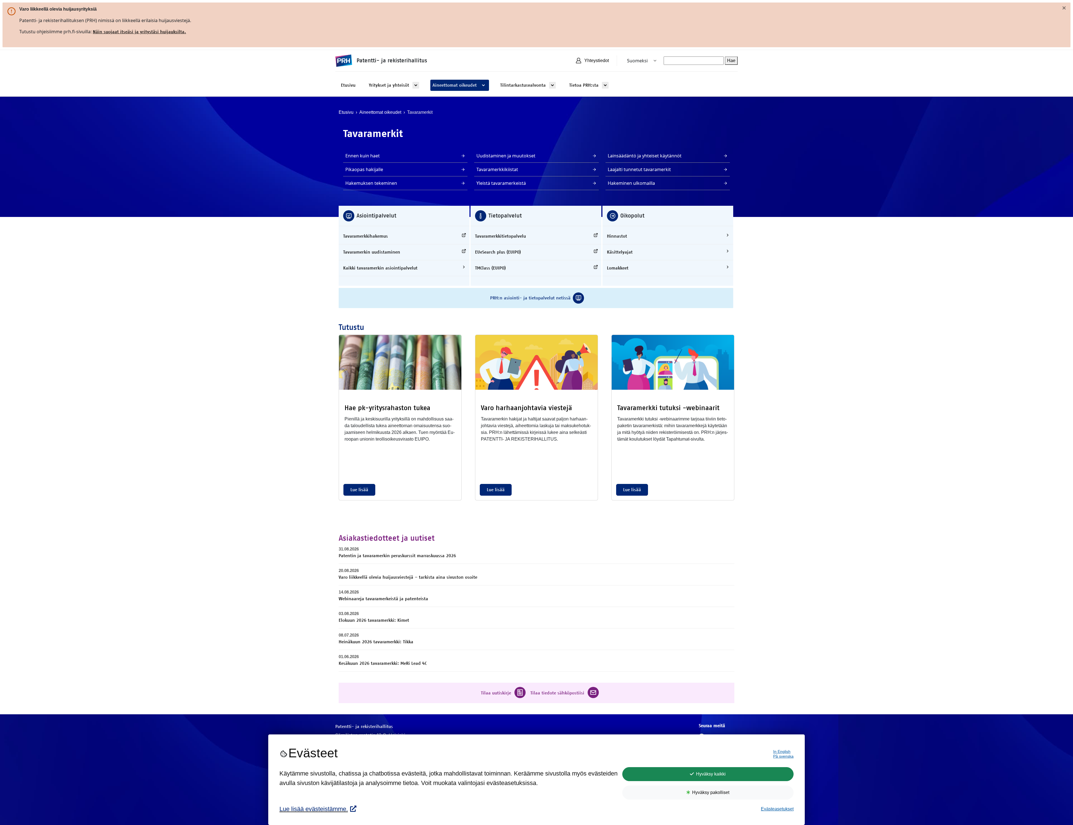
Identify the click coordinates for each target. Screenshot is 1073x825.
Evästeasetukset (777, 809)
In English (781, 752)
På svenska (783, 756)
